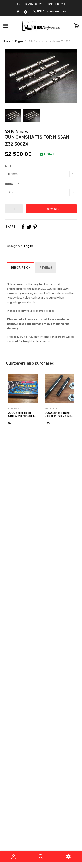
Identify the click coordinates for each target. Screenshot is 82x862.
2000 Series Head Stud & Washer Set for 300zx (22, 416)
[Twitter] (29, 226)
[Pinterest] (35, 226)
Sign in (51, 11)
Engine (28, 246)
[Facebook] (18, 11)
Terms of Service (56, 4)
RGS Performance (16, 131)
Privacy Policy (33, 4)
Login (17, 4)
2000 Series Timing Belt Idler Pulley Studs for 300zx (59, 416)
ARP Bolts (14, 408)
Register (60, 11)
